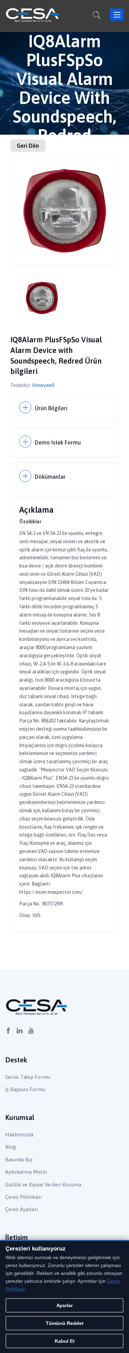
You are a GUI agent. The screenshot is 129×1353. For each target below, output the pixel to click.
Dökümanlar (50, 477)
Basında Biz (19, 1159)
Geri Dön (28, 146)
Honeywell (43, 385)
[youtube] (31, 1031)
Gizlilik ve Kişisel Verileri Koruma (43, 1184)
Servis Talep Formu (27, 1077)
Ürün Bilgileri (51, 408)
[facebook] (8, 1031)
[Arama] (96, 16)
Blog (10, 1147)
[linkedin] (20, 1031)
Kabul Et (65, 1341)
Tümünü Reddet (65, 1323)
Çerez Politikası (23, 1197)
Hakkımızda (19, 1134)
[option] (64, 211)
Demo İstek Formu (58, 442)
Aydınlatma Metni (26, 1172)
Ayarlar (64, 1305)
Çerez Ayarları (21, 1209)
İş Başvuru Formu (25, 1089)
